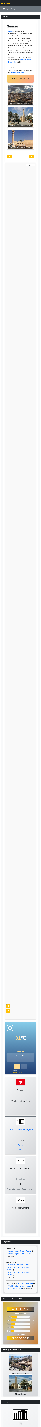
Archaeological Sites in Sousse (20, 1254)
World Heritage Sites (25, 1283)
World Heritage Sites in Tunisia (20, 1286)
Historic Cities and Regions (20, 1129)
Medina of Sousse (15, 1288)
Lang (6, 9)
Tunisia (30, 36)
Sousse (10, 31)
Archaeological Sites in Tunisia (20, 1251)
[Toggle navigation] (37, 3)
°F (24, 1066)
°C (17, 1066)
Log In (14, 9)
